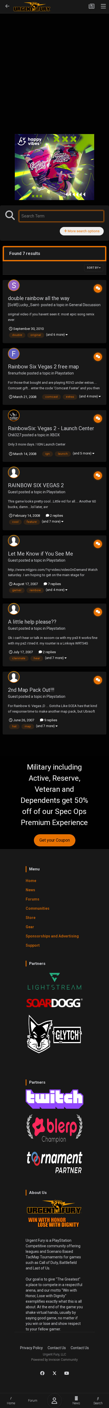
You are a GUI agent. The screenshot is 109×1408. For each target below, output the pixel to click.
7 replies (54, 584)
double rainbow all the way (38, 298)
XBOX (55, 435)
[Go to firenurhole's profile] (14, 353)
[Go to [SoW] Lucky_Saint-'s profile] (14, 285)
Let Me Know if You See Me (40, 554)
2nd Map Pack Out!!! (31, 690)
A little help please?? (32, 622)
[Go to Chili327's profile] (14, 415)
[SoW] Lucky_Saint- (24, 305)
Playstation (64, 373)
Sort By (93, 267)
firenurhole (17, 373)
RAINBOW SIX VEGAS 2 (36, 485)
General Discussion (85, 305)
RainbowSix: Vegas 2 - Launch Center (51, 428)
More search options (83, 231)
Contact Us (57, 1348)
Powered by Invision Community (54, 1360)
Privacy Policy (31, 1348)
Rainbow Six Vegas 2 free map (43, 366)
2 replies (56, 516)
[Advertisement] (54, 70)
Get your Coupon (54, 840)
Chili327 (14, 435)
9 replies (50, 720)
